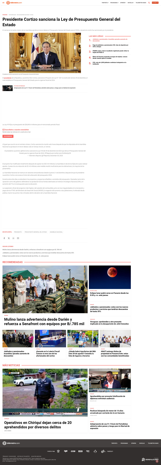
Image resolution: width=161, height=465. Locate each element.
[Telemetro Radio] (102, 452)
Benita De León (93, 400)
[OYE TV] (65, 452)
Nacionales (12, 14)
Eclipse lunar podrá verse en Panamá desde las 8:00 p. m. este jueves (26, 256)
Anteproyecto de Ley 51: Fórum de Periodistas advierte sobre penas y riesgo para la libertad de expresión (45, 88)
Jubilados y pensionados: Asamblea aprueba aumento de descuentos (16, 353)
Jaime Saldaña (7, 430)
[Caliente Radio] (95, 452)
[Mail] (18, 238)
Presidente (18, 232)
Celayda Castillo (93, 415)
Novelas (130, 2)
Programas (114, 2)
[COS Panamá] (73, 452)
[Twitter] (9, 238)
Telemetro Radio (141, 2)
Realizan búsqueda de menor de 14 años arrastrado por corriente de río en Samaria (107, 412)
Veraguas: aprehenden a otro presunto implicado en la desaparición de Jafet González (109, 323)
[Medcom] (110, 452)
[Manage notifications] (157, 461)
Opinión (122, 2)
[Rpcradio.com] (88, 452)
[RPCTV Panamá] (58, 452)
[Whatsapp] (13, 238)
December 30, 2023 (56, 155)
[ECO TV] (80, 452)
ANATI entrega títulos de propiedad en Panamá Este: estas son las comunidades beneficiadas (115, 353)
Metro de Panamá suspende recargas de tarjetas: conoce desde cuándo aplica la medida (110, 57)
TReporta (105, 2)
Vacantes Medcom (36, 456)
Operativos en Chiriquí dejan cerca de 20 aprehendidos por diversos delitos (38, 424)
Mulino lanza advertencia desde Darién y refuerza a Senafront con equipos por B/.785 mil (32, 249)
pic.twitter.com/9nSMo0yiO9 (61, 153)
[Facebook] (4, 238)
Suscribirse (8, 136)
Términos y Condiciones (9, 456)
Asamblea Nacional (56, 232)
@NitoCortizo (25, 151)
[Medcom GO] (51, 452)
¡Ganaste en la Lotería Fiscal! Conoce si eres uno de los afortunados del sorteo (48, 353)
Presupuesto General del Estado (36, 232)
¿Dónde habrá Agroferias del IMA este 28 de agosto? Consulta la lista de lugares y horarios (82, 353)
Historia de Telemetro (23, 456)
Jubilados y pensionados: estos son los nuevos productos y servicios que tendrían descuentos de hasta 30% (38, 253)
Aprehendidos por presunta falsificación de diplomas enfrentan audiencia (107, 397)
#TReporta (48, 153)
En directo (155, 2)
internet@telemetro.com (10, 461)
